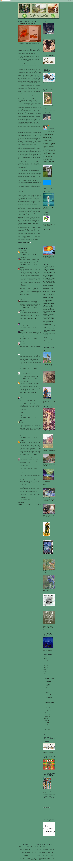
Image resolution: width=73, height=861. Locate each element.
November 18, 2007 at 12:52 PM (28, 437)
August (46, 716)
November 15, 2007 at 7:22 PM (28, 254)
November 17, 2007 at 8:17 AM (28, 392)
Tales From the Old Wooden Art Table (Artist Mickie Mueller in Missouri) (49, 330)
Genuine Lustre (23, 322)
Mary (21, 267)
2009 (45, 669)
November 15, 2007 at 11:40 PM (28, 296)
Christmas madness (25, 243)
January (46, 729)
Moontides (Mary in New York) (48, 309)
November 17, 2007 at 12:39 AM (28, 368)
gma (21, 371)
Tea (21, 420)
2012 (45, 663)
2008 (45, 671)
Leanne (21, 353)
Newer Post (20, 504)
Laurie (21, 440)
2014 (45, 660)
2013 (45, 662)
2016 (45, 656)
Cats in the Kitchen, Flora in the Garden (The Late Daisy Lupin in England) (49, 283)
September (47, 714)
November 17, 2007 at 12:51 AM (28, 378)
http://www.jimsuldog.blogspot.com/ (32, 50)
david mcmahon (23, 395)
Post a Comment (21, 502)
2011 (45, 665)
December (47, 674)
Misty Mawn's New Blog (47, 305)
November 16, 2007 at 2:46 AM (28, 318)
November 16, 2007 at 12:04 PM (28, 338)
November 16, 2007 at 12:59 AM (28, 307)
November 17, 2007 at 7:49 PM (28, 417)
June (46, 720)
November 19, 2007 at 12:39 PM (28, 454)
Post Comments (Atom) (27, 507)
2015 (45, 658)
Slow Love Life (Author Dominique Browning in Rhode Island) (49, 326)
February (47, 727)
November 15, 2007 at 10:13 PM (28, 264)
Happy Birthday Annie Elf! (50, 694)
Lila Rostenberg (23, 381)
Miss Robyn (22, 310)
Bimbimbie (22, 257)
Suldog (21, 330)
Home (29, 504)
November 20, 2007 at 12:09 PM (28, 468)
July (46, 718)
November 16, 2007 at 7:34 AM (28, 327)
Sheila (21, 341)
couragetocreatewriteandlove (25, 457)
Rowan (21, 299)
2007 (45, 673)
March (46, 726)
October (46, 712)
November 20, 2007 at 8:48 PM (28, 499)
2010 (45, 667)
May (46, 722)
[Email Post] (30, 242)
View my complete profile (48, 161)
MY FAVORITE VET (49, 699)
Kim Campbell (23, 250)
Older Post (39, 504)
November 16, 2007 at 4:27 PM (28, 349)
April (46, 724)
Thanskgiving (34, 243)
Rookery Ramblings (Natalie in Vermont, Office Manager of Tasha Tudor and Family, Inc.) (48, 318)
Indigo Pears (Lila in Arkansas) (48, 303)
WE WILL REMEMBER (49, 700)
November (47, 676)
